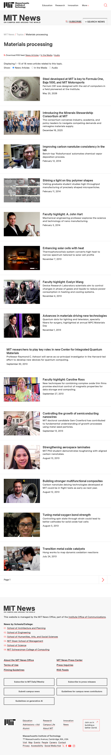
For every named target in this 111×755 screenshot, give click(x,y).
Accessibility (37, 746)
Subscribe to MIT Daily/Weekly (29, 682)
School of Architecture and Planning (26, 628)
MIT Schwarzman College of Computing (28, 649)
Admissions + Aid (31, 724)
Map (30, 742)
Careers (53, 742)
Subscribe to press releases (82, 682)
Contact (62, 742)
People (45, 742)
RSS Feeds (63, 670)
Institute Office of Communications (87, 617)
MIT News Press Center (70, 660)
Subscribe (75, 21)
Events (37, 742)
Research (60, 5)
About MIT (48, 728)
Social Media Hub (53, 746)
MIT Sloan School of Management (25, 641)
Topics (20, 34)
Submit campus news (29, 691)
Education (47, 5)
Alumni (26, 728)
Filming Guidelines (14, 670)
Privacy (26, 746)
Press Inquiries (65, 665)
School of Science (16, 645)
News (66, 724)
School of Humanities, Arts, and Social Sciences (32, 636)
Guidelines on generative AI (29, 701)
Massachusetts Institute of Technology (42, 736)
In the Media (46, 55)
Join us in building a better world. (91, 725)
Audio (57, 55)
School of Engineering (18, 632)
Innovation (73, 5)
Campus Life (49, 724)
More (85, 5)
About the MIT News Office (19, 660)
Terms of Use (11, 665)
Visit (25, 742)
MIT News (9, 34)
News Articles (32, 55)
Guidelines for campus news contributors (81, 691)
